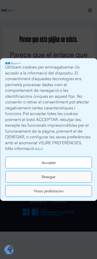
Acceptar (48, 162)
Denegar (48, 176)
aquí (39, 149)
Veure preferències (49, 190)
